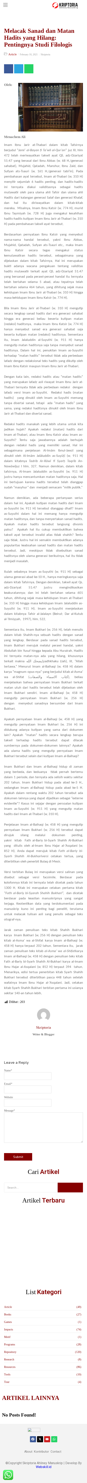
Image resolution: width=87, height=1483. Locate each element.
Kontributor (41, 1451)
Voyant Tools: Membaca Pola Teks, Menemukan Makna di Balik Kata (40, 1277)
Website (8, 1097)
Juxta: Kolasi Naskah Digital (20, 1258)
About (28, 1451)
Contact (56, 1451)
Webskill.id (43, 1467)
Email (8, 1083)
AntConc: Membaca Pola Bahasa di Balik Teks (30, 1245)
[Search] (70, 1187)
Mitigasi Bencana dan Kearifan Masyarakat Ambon (33, 1219)
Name (8, 1070)
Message (9, 1110)
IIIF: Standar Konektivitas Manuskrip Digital (30, 1232)
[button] (5, 5)
